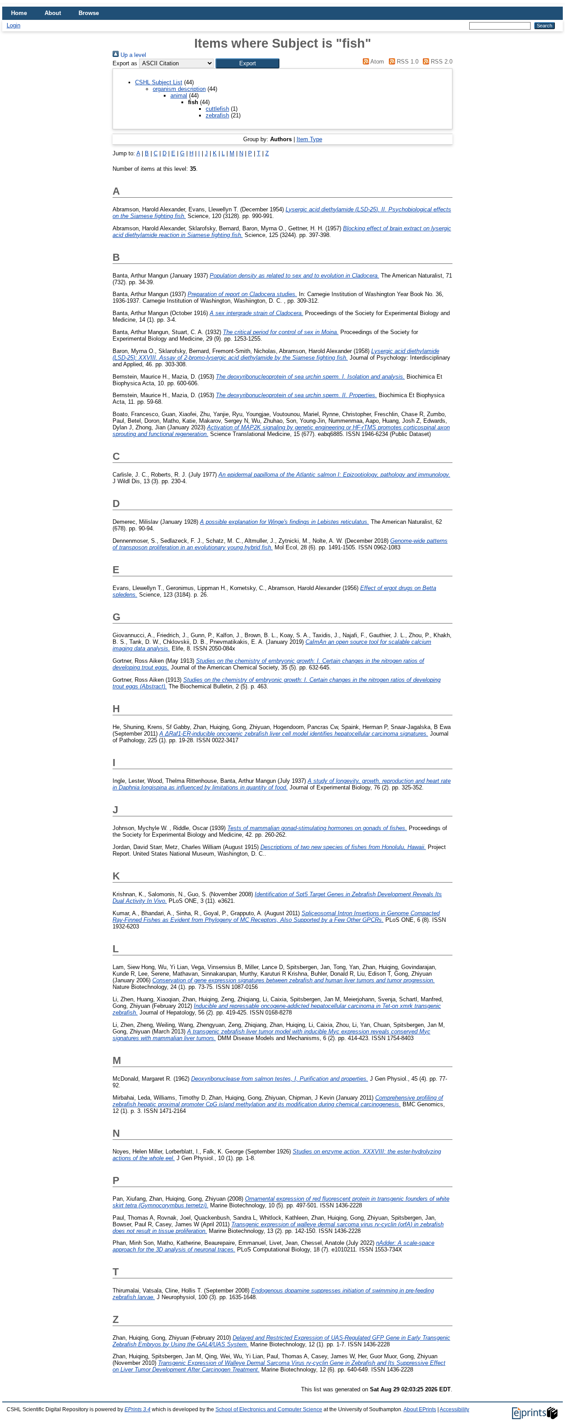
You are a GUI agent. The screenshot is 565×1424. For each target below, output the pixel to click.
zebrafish (217, 115)
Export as (125, 63)
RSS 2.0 (440, 61)
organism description (179, 89)
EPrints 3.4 (137, 1409)
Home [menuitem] (19, 13)
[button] (247, 63)
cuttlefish (217, 108)
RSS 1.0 (406, 61)
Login (13, 25)
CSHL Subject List (158, 82)
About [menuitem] (53, 13)
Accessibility (454, 1409)
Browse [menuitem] (89, 13)
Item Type (309, 139)
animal (178, 95)
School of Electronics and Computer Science (268, 1409)
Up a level (132, 55)
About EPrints (419, 1409)
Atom (376, 61)
